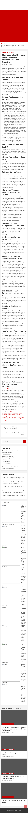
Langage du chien (6, 461)
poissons (13, 416)
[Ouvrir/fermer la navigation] (3, 40)
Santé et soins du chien (7, 465)
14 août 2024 (5, 64)
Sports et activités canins (8, 468)
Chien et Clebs (8, 2)
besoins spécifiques (6, 414)
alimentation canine (11, 411)
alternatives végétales (18, 413)
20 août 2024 (5, 804)
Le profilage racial (6, 463)
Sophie (10, 64)
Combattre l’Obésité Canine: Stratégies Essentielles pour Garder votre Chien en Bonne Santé (14, 729)
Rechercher (24, 441)
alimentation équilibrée (9, 388)
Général (4, 459)
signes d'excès (21, 417)
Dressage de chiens (6, 454)
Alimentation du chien (8, 52)
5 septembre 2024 (6, 732)
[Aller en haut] (25, 806)
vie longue (4, 420)
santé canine (14, 417)
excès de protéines (6, 416)
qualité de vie (5, 417)
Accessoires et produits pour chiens (10, 450)
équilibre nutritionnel (16, 414)
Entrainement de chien (7, 456)
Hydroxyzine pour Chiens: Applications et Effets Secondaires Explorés (13, 427)
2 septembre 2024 (6, 756)
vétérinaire (15, 418)
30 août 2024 (5, 780)
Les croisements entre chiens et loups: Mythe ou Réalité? (13, 433)
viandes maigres (22, 418)
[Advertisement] (14, 24)
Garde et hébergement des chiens (10, 458)
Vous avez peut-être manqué (11, 708)
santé (10, 417)
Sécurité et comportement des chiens (11, 467)
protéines (18, 416)
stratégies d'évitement (7, 418)
